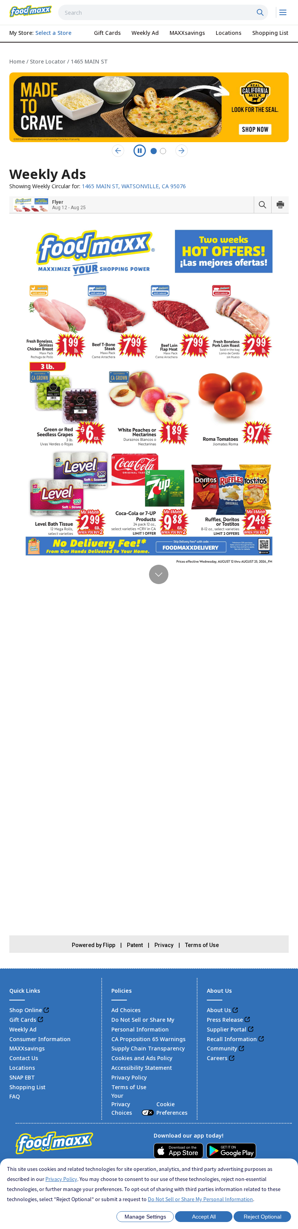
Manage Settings (145, 1217)
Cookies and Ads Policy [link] (141, 1058)
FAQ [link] (14, 1096)
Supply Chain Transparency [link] (148, 1048)
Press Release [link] (225, 1019)
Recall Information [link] (232, 1039)
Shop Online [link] (25, 1010)
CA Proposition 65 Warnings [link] (148, 1039)
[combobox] (163, 12)
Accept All (204, 1217)
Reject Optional (262, 1217)
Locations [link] (22, 1067)
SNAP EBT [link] (22, 1077)
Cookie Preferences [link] (171, 1108)
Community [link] (222, 1048)
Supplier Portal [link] (226, 1029)
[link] (30, 11)
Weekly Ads (47, 173)
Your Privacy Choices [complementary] (149, 1104)
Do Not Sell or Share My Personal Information (200, 1199)
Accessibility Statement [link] (141, 1067)
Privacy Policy (61, 1179)
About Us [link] (219, 1010)
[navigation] (149, 61)
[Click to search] (261, 12)
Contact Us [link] (23, 1058)
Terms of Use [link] (128, 1087)
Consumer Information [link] (40, 1039)
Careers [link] (217, 1058)
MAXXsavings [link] (27, 1048)
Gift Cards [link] (22, 1019)
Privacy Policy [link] (129, 1077)
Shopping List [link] (27, 1087)
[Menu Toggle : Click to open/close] (282, 12)
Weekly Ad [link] (22, 1029)
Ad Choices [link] (125, 1010)
